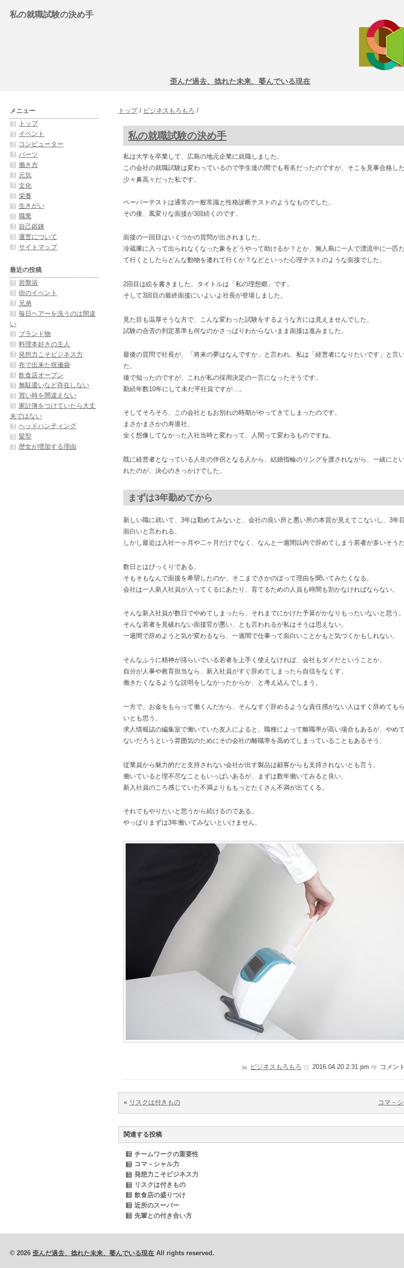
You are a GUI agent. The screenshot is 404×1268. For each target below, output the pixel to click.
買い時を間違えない (47, 395)
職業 (25, 216)
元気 (25, 175)
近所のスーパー (157, 1205)
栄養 (25, 196)
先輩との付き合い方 (163, 1215)
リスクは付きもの (154, 1102)
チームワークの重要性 (167, 1154)
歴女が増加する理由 (47, 446)
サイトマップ (38, 247)
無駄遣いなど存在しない (54, 385)
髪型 (25, 436)
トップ (127, 110)
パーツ (28, 154)
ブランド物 (35, 333)
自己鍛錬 (31, 226)
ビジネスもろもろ (169, 110)
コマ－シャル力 (157, 1164)
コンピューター (41, 144)
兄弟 (25, 303)
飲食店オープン (41, 375)
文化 (25, 185)
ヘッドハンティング (47, 426)
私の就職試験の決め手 (177, 135)
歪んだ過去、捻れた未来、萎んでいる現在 (240, 81)
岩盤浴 (28, 282)
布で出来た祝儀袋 (44, 364)
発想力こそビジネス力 (167, 1174)
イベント (31, 133)
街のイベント (38, 293)
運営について (38, 236)
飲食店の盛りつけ (160, 1195)
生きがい (31, 205)
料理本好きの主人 (44, 344)
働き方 (28, 164)
